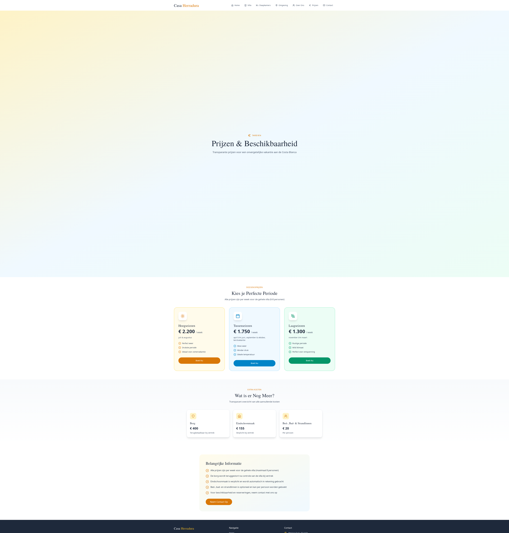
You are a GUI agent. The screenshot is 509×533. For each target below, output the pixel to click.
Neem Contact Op (219, 501)
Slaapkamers (265, 5)
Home (237, 5)
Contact (329, 5)
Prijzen (315, 5)
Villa (249, 5)
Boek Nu (199, 360)
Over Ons (300, 5)
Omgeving (283, 5)
